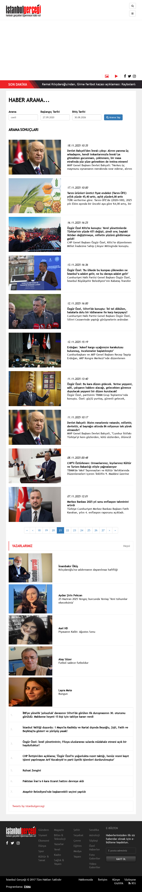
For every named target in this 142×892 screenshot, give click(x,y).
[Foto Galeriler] (107, 76)
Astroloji (94, 835)
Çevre (77, 840)
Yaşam (77, 856)
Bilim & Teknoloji (60, 837)
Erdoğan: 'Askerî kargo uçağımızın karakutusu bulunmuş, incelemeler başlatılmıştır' (95, 349)
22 (67, 530)
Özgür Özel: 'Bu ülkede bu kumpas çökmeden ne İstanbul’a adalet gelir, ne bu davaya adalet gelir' (97, 272)
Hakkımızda (86, 879)
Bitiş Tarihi (78, 112)
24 (81, 530)
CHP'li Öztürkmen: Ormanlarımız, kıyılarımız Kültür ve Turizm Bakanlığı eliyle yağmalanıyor (99, 465)
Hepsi (126, 546)
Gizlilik (118, 883)
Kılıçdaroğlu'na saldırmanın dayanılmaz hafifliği (88, 569)
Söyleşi (93, 840)
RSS (133, 883)
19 (46, 530)
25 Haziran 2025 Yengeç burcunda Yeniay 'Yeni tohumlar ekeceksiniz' (93, 600)
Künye (116, 879)
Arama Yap (114, 117)
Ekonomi (43, 840)
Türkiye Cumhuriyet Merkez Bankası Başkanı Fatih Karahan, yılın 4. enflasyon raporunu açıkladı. (98, 510)
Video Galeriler (94, 865)
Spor (41, 851)
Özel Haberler (94, 847)
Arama (12, 112)
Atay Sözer (65, 659)
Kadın (57, 855)
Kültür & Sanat (43, 858)
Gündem (43, 830)
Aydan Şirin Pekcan (70, 595)
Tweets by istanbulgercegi (28, 806)
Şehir (77, 830)
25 (88, 530)
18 (39, 530)
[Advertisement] (71, 48)
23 (74, 530)
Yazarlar (59, 844)
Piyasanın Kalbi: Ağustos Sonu (77, 632)
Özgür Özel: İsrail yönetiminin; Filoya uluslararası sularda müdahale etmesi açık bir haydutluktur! (75, 743)
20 (53, 530)
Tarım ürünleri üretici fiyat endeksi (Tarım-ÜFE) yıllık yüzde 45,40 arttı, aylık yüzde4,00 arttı (96, 194)
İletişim (102, 879)
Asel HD (63, 628)
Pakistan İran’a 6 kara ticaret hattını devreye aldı (53, 781)
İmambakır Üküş (68, 566)
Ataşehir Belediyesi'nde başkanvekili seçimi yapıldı (54, 792)
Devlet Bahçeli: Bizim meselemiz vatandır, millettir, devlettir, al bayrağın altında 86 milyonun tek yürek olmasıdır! (99, 426)
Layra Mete (65, 690)
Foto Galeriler (94, 856)
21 (60, 530)
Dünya (42, 846)
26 (96, 530)
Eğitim (78, 846)
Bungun (63, 694)
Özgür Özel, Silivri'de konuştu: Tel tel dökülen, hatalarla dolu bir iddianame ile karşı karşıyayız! (97, 310)
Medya (77, 851)
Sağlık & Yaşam (59, 862)
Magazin (59, 830)
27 (103, 530)
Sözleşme (130, 879)
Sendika (94, 830)
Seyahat (78, 835)
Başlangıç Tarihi (50, 112)
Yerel (57, 849)
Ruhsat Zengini (32, 770)
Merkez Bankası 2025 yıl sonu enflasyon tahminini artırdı (98, 503)
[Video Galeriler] (118, 76)
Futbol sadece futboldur (73, 663)
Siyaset (42, 835)
